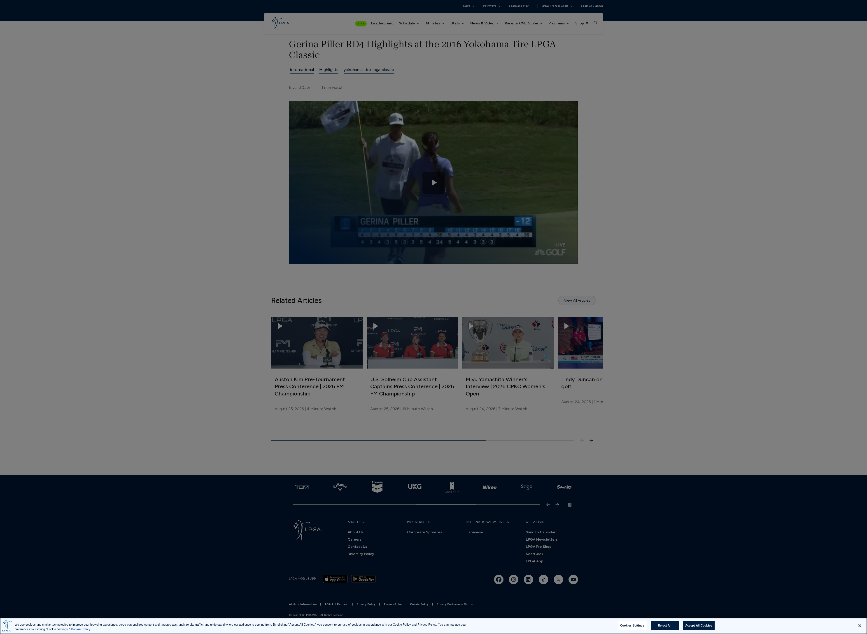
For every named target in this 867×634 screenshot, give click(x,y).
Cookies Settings (632, 625)
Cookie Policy (80, 629)
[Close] (860, 626)
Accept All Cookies (698, 625)
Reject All (664, 625)
